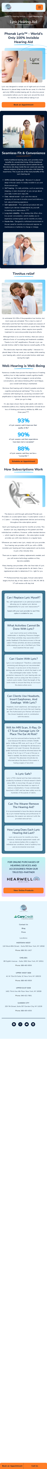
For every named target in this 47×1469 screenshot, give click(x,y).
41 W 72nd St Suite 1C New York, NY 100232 (23, 976)
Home (6, 16)
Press (23, 932)
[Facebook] (14, 1024)
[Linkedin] (33, 1024)
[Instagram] (20, 1024)
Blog (23, 928)
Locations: (23, 938)
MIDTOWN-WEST (23, 943)
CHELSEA (23, 958)
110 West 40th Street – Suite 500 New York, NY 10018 (23, 946)
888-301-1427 (26, 950)
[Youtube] (27, 1024)
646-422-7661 (26, 996)
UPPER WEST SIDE (23, 973)
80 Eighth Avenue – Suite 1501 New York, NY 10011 (23, 961)
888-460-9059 (26, 965)
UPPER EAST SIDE (23, 988)
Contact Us (23, 924)
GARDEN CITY (23, 1003)
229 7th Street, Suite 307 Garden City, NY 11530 (23, 1006)
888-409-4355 (26, 1011)
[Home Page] (8, 7)
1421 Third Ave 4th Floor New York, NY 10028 (23, 991)
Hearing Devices (19, 16)
